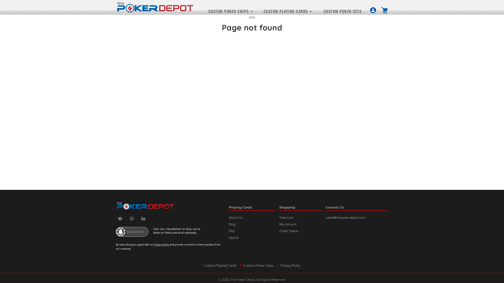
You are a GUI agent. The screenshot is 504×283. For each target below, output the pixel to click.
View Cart (286, 217)
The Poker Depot (242, 279)
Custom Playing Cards (220, 265)
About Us (236, 217)
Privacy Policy (161, 244)
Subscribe (135, 232)
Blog (232, 224)
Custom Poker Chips (258, 265)
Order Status (288, 231)
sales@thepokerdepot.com (345, 217)
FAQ (232, 231)
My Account (287, 224)
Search (234, 237)
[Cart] (385, 10)
